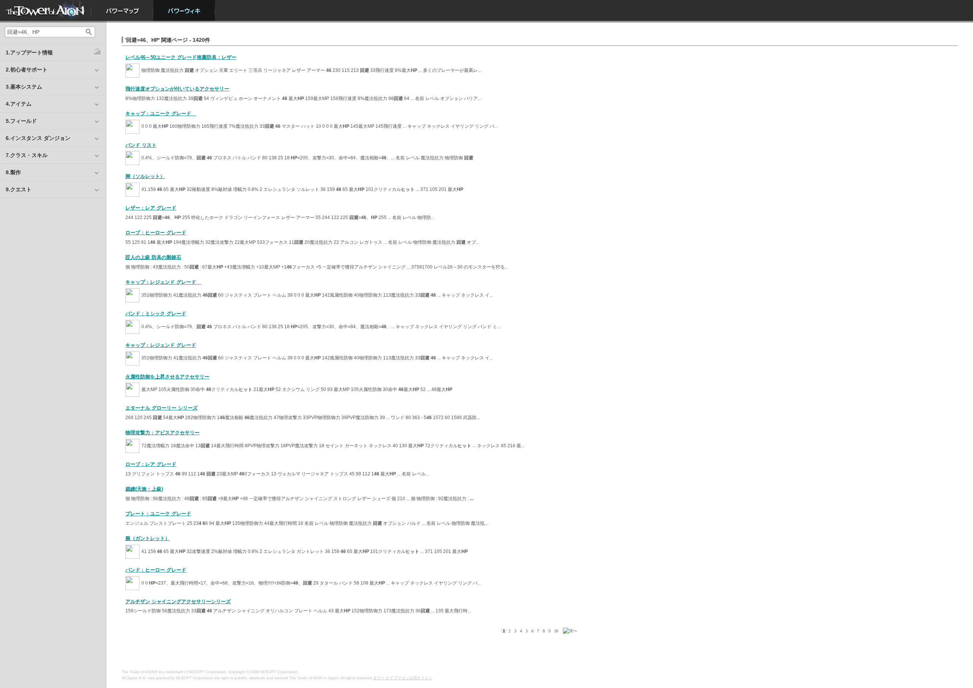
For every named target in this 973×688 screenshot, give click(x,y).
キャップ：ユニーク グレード (160, 113)
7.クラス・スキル (27, 155)
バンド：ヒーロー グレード (155, 570)
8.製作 (13, 172)
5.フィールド (21, 121)
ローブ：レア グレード (150, 464)
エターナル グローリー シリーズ (161, 408)
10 (556, 631)
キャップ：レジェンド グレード (163, 282)
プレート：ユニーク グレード (158, 513)
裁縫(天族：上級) (144, 489)
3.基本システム (24, 87)
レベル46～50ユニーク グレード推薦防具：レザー (180, 57)
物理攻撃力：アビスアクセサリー (162, 432)
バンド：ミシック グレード (155, 313)
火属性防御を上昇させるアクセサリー (167, 377)
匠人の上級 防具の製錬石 (153, 257)
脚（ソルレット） (145, 176)
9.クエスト (19, 189)
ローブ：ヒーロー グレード (155, 232)
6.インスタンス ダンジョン (38, 138)
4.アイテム (19, 104)
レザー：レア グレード (150, 208)
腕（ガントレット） (147, 538)
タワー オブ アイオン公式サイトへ (402, 678)
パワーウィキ (184, 10)
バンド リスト (141, 145)
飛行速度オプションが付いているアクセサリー (177, 89)
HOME (45, 10)
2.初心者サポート (27, 70)
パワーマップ (122, 10)
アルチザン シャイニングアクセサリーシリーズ (178, 601)
